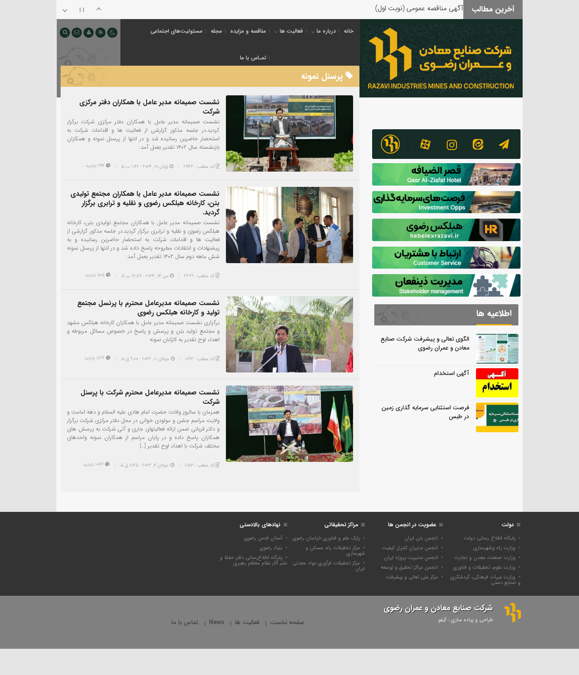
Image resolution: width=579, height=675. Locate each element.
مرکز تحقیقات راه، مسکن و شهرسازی (335, 550)
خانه (349, 31)
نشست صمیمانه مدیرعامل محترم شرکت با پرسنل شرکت (150, 397)
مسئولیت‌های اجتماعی (176, 31)
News (216, 622)
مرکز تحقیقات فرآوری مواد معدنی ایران (328, 565)
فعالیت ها (291, 31)
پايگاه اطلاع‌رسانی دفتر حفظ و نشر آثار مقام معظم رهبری (253, 560)
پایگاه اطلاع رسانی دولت (489, 538)
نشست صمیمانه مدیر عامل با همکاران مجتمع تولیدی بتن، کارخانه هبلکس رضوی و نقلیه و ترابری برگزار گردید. (145, 203)
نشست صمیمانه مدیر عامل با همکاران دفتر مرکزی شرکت (149, 107)
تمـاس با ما (253, 57)
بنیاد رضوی (271, 548)
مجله (216, 31)
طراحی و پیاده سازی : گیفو (465, 620)
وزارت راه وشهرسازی (494, 548)
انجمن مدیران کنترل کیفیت (410, 548)
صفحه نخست (287, 622)
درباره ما (326, 31)
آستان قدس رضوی (263, 538)
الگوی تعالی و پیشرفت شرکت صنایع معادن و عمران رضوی (425, 343)
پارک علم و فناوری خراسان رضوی (326, 538)
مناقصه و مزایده (248, 31)
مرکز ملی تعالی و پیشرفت (412, 577)
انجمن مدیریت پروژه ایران (411, 557)
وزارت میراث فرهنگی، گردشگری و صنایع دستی (486, 579)
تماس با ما (184, 622)
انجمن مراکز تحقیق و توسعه (409, 567)
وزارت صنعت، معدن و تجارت (484, 557)
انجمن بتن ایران (421, 538)
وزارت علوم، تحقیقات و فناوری (484, 567)
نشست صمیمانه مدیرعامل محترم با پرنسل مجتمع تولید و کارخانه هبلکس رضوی (148, 308)
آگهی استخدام (451, 373)
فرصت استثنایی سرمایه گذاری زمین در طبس (425, 412)
